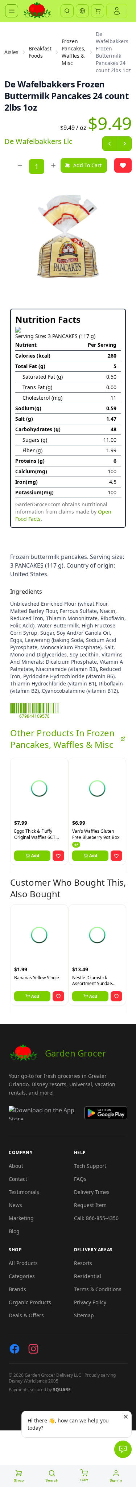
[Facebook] (14, 1349)
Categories (22, 1276)
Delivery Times (92, 1192)
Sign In (116, 1480)
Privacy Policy (90, 1302)
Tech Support (90, 1165)
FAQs (80, 1178)
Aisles (11, 52)
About (16, 1165)
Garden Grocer (75, 1053)
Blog (14, 1231)
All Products (23, 1263)
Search (51, 1480)
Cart (84, 1480)
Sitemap (84, 1315)
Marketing (21, 1218)
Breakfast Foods (40, 52)
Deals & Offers (26, 1315)
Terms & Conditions (97, 1289)
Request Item (90, 1205)
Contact (18, 1178)
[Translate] (82, 10)
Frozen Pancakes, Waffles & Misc (74, 52)
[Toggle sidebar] (11, 10)
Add (35, 855)
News (15, 1205)
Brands (17, 1289)
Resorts (83, 1263)
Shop (19, 1480)
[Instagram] (33, 1349)
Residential (87, 1276)
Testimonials (24, 1192)
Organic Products (30, 1302)
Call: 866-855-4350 (96, 1218)
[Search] (67, 10)
